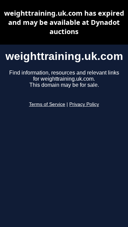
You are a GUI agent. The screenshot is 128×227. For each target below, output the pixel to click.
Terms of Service (47, 104)
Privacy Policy (84, 104)
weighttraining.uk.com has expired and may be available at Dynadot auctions (64, 22)
